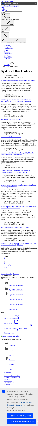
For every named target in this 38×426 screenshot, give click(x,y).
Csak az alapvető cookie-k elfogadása (22, 421)
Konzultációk (8, 57)
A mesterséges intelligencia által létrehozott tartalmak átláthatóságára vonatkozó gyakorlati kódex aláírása (16, 100)
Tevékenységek (8, 48)
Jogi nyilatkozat (9, 382)
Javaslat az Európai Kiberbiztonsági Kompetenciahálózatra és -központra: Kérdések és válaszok (19, 207)
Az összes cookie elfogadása (19, 416)
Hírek (6, 50)
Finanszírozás (8, 53)
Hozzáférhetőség (9, 384)
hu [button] (6, 10)
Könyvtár (7, 52)
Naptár (6, 55)
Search (3, 12)
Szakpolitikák (8, 47)
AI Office (7, 58)
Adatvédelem (8, 381)
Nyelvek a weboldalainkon (12, 377)
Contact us (7, 372)
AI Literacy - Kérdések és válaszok (11, 137)
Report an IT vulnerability (12, 376)
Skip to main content (7, 1)
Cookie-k (7, 379)
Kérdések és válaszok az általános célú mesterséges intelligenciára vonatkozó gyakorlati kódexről (15, 171)
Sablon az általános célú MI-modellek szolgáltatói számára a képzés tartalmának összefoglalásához (18, 244)
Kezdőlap (7, 45)
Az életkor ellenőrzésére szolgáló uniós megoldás (15, 227)
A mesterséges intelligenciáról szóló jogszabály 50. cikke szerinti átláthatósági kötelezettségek (17, 153)
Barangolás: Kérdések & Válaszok (11, 119)
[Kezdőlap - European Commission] (10, 6)
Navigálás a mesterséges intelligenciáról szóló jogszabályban (18, 80)
